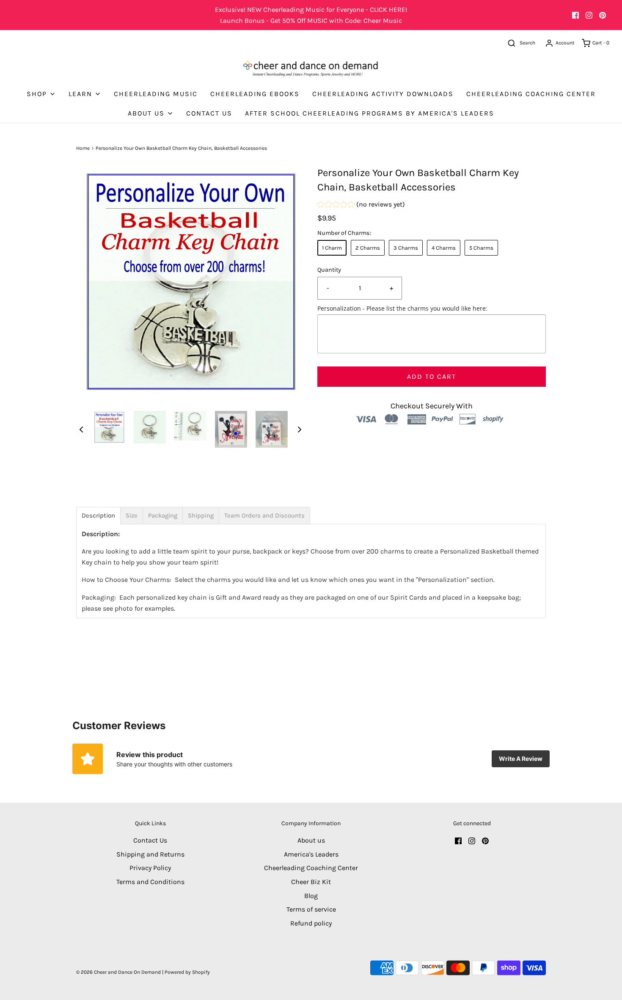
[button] (81, 429)
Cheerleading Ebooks (255, 94)
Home (83, 148)
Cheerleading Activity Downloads (383, 94)
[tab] (98, 515)
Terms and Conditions (150, 882)
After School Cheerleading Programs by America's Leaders (369, 113)
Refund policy (311, 923)
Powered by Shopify (187, 972)
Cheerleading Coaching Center (531, 94)
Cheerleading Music (156, 94)
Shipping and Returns (150, 854)
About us (311, 840)
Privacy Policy (150, 868)
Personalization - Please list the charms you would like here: (402, 308)
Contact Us (209, 113)
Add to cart (431, 376)
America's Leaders (311, 854)
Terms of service (311, 909)
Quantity (329, 269)
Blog (311, 896)
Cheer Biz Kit (311, 882)
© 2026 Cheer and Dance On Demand (118, 972)
